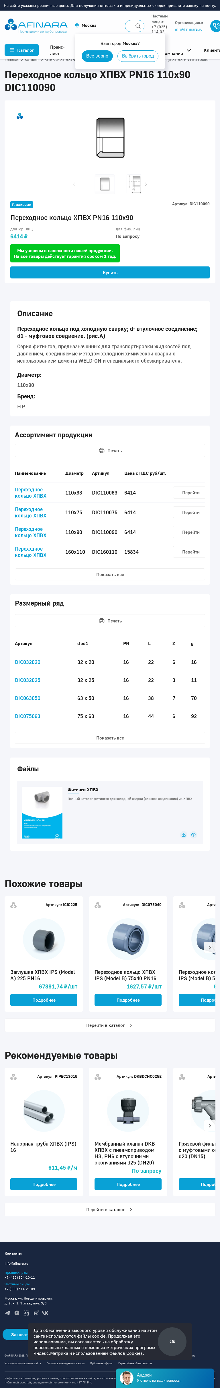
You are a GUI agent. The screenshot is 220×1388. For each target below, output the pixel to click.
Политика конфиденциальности (66, 1363)
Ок (172, 1341)
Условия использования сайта (23, 1363)
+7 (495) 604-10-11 (20, 1277)
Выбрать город (138, 56)
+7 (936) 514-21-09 (20, 1289)
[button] (86, 25)
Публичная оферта (101, 1363)
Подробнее (44, 1000)
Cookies (134, 1353)
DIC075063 (27, 716)
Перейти (191, 492)
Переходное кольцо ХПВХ (30, 492)
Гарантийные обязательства (135, 1363)
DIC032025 (27, 680)
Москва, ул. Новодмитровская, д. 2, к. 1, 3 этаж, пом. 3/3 (29, 1300)
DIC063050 (27, 698)
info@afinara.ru (189, 29)
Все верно (97, 56)
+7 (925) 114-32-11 (159, 31)
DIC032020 (27, 662)
